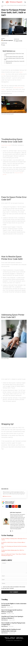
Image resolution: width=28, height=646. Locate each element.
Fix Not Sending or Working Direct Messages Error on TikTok (14, 539)
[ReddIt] (16, 506)
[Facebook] (7, 506)
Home (2, 5)
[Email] (19, 506)
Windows (14, 488)
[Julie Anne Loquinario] (2, 40)
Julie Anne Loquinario (8, 40)
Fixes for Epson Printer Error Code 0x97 (14, 56)
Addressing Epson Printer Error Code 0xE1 (15, 61)
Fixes (5, 5)
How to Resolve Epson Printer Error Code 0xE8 (14, 59)
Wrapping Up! (9, 62)
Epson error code (6, 145)
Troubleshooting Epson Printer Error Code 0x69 (14, 54)
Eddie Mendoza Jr (4, 619)
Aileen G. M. (3, 607)
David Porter (3, 613)
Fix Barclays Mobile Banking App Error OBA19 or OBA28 (12, 551)
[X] (10, 506)
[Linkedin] (10, 530)
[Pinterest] (13, 506)
